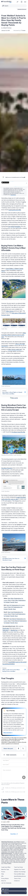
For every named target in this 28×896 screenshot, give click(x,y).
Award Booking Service (20, 876)
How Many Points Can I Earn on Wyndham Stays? (10, 559)
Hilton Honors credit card (14, 349)
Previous (1, 814)
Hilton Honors (9, 311)
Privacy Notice (5, 878)
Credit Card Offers (5, 867)
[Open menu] (25, 1)
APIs (2, 876)
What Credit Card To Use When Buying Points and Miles (11, 670)
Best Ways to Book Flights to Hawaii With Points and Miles (12, 393)
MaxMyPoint (14, 630)
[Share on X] (23, 748)
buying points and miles (15, 209)
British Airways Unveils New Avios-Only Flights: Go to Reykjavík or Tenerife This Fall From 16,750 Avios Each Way (13, 827)
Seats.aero (5, 630)
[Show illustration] (7, 733)
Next (26, 814)
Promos (3, 871)
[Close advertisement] (26, 183)
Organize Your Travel (19, 869)
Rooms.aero (6, 628)
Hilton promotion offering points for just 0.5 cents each (13, 334)
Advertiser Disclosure (22, 9)
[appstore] (14, 889)
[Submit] (3, 6)
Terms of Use (17, 878)
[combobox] (14, 5)
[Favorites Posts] (21, 1)
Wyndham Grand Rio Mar (18, 432)
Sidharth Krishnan (7, 28)
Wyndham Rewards (6, 468)
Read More (14, 834)
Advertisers (13, 194)
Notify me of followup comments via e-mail (13, 788)
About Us (3, 880)
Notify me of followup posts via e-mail (15, 792)
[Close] (25, 177)
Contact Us (17, 880)
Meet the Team (5, 869)
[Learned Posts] (17, 1)
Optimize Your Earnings (19, 871)
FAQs (2, 874)
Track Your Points (18, 867)
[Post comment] (24, 777)
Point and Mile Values (19, 874)
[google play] (14, 892)
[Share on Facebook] (18, 748)
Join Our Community (6, 883)
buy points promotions (14, 226)
